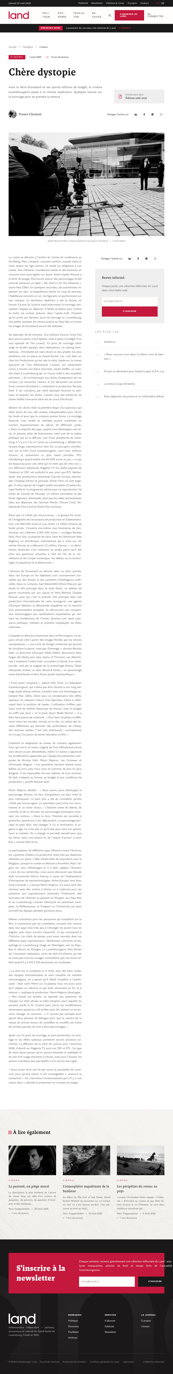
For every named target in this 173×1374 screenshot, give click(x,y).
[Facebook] (144, 114)
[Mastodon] (153, 114)
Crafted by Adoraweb (153, 1362)
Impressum (128, 1362)
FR (157, 3)
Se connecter (155, 15)
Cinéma (43, 47)
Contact (144, 3)
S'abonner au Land (129, 15)
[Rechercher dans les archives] (109, 15)
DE (162, 3)
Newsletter (97, 3)
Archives (97, 15)
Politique (46, 15)
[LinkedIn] (136, 114)
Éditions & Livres (115, 3)
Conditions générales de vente (104, 1362)
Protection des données (74, 1362)
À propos (132, 3)
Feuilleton (79, 15)
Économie (62, 15)
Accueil (12, 47)
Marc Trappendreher (19, 1209)
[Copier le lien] (161, 114)
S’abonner (110, 1321)
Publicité (83, 3)
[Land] (22, 1319)
